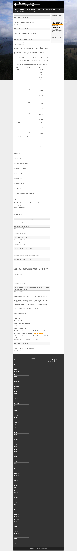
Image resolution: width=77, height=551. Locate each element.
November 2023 (16, 400)
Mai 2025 (15, 374)
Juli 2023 (15, 405)
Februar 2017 (16, 529)
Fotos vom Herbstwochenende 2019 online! (23, 248)
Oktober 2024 (16, 384)
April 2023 (15, 410)
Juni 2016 (15, 543)
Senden (32, 219)
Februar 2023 (16, 413)
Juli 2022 (15, 425)
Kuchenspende (17, 210)
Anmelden (34, 11)
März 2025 (15, 378)
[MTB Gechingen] (27, 6)
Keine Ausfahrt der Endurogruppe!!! (21, 17)
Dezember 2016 (16, 533)
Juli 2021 (15, 444)
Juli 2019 (15, 482)
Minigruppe (26, 222)
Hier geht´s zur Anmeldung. (38, 333)
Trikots (38, 9)
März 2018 (15, 509)
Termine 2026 (22, 9)
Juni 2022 (15, 427)
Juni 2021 (15, 446)
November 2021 (16, 437)
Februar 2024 (16, 396)
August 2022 (16, 424)
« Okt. (49, 364)
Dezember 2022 (16, 417)
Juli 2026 (15, 359)
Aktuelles (16, 9)
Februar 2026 (16, 366)
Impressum (29, 11)
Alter (15, 199)
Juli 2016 (15, 541)
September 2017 (16, 519)
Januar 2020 (16, 471)
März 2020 (15, 468)
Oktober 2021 (16, 439)
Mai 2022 (15, 429)
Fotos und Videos (22, 11)
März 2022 (15, 432)
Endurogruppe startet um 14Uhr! (21, 237)
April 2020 (15, 466)
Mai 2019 (15, 485)
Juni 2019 (15, 483)
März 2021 (15, 449)
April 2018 (15, 507)
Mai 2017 (15, 524)
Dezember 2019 (16, 473)
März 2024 (15, 395)
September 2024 (16, 386)
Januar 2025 (16, 379)
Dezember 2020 (16, 454)
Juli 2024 (15, 388)
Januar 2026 (16, 367)
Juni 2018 (15, 504)
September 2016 (16, 538)
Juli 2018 (15, 502)
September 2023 (16, 403)
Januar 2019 (16, 492)
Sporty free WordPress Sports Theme (35, 548)
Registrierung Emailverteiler (50, 9)
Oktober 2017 (16, 517)
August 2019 (16, 480)
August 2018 (16, 500)
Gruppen (16, 11)
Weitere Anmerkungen (18, 214)
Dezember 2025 (16, 369)
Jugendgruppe (22, 222)
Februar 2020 (16, 470)
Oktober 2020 (16, 456)
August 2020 (16, 459)
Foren (43, 9)
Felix (24, 19)
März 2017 (15, 528)
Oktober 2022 (16, 420)
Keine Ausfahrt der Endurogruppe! (21, 343)
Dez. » (51, 364)
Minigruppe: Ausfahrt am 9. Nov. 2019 (22, 259)
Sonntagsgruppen (31, 255)
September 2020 (16, 458)
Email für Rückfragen (20, 207)
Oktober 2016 (16, 536)
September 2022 (16, 422)
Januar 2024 (16, 398)
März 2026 (15, 364)
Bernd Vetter (25, 261)
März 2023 (15, 412)
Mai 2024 (15, 391)
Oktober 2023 (16, 401)
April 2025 (15, 376)
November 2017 (16, 516)
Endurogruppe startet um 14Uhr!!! (21, 226)
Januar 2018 (16, 512)
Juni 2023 (15, 407)
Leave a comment (22, 24)
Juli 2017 (15, 521)
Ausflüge (18, 255)
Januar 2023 (16, 415)
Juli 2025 (15, 372)
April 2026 (15, 362)
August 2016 (16, 540)
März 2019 (15, 488)
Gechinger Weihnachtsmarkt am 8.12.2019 (23, 40)
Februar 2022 (16, 434)
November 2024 (16, 383)
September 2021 (16, 441)
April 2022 (15, 430)
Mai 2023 (15, 408)
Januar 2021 (16, 453)
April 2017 (15, 526)
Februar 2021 (16, 451)
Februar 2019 (16, 490)
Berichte (59, 9)
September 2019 (16, 478)
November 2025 (16, 371)
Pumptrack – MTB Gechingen (31, 9)
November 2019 (16, 475)
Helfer (17, 195)
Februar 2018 (16, 511)
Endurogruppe (22, 255)
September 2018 (16, 499)
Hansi (25, 42)
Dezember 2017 (16, 514)
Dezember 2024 (16, 381)
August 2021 (16, 442)
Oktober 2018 (16, 497)
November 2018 (16, 495)
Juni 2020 (15, 463)
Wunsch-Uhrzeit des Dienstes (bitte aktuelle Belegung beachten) (27, 202)
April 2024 (15, 393)
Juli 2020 (15, 461)
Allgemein (18, 24)
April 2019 (15, 487)
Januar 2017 (16, 531)
